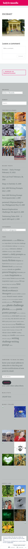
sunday (18, 321)
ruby (11, 316)
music (15, 296)
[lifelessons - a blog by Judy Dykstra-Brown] (20, 436)
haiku (7, 275)
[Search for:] (14, 103)
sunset (3, 324)
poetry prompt (9, 312)
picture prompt (13, 309)
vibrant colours (6, 332)
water (14, 332)
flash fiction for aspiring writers (16, 263)
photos (5, 309)
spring (7, 321)
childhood (19, 249)
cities (14, 251)
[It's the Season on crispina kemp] (20, 491)
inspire (12, 281)
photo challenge (15, 305)
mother (18, 294)
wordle (12, 335)
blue (23, 240)
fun (14, 269)
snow (23, 318)
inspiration (5, 281)
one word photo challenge (17, 299)
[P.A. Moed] (8, 436)
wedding (19, 332)
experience (8, 257)
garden (18, 269)
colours (18, 251)
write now (4, 338)
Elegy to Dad (7, 184)
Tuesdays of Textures (15, 330)
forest (14, 266)
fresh (17, 266)
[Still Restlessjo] (8, 448)
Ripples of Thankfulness (9, 72)
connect (5, 254)
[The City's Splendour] (20, 154)
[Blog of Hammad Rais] (20, 448)
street (10, 321)
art (13, 240)
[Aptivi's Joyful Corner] (8, 412)
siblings (9, 318)
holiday (8, 278)
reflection (23, 313)
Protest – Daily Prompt (11, 170)
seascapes (15, 316)
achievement (7, 240)
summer (14, 321)
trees (8, 330)
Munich (10, 296)
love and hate (12, 284)
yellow (11, 345)
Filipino (18, 261)
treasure (4, 330)
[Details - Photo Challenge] (20, 142)
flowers (5, 266)
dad (10, 254)
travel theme (20, 327)
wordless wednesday (20, 335)
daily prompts (17, 254)
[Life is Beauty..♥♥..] (8, 460)
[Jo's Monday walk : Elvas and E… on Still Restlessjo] (25, 522)
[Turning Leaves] (20, 118)
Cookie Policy (10, 542)
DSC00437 (7, 14)
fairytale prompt (16, 257)
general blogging (9, 272)
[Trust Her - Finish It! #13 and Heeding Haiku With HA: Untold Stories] (8, 151)
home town (18, 278)
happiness (14, 275)
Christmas (10, 251)
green (3, 275)
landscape (16, 281)
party (8, 302)
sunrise (22, 321)
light (23, 281)
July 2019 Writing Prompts (12, 188)
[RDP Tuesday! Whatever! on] (8, 515)
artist (15, 240)
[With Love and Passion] (8, 118)
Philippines (17, 302)
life (20, 281)
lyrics (9, 287)
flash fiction (6, 263)
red (20, 313)
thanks (19, 324)
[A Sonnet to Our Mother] (8, 141)
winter (8, 335)
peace (11, 302)
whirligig (4, 335)
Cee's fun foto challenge (18, 243)
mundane (4, 296)
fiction (11, 260)
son (3, 321)
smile (20, 318)
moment (14, 294)
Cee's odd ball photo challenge (9, 246)
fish (22, 260)
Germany (20, 272)
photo (4, 305)
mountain (23, 293)
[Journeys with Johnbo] (20, 460)
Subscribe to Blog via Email (13, 359)
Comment (20, 56)
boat (3, 243)
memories (14, 288)
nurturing (4, 299)
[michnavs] (20, 424)
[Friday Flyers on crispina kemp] (8, 527)
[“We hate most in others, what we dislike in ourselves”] (20, 130)
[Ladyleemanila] (20, 411)
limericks (4, 284)
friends (10, 269)
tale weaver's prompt (10, 324)
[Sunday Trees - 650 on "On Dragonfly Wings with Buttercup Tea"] (8, 491)
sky (12, 318)
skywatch (16, 318)
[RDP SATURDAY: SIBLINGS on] (8, 503)
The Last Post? (7, 177)
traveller (12, 327)
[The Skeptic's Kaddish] (20, 472)
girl (24, 272)
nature (20, 296)
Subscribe (6, 382)
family (5, 261)
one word (9, 299)
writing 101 (9, 338)
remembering (5, 316)
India (22, 278)
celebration (12, 249)
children (4, 251)
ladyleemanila (10, 2)
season (21, 316)
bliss (19, 240)
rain (18, 313)
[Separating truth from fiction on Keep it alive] (20, 515)
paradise (4, 302)
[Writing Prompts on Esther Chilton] (20, 503)
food (10, 266)
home (13, 278)
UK (21, 330)
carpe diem (7, 243)
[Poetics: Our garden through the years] (8, 130)
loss (8, 284)
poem (19, 309)
